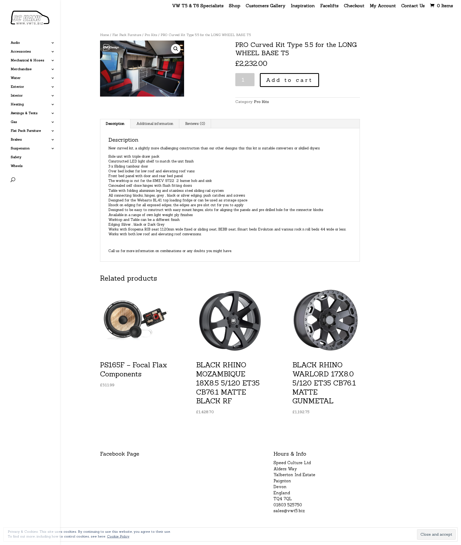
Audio (15, 43)
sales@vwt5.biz (289, 510)
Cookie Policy (118, 536)
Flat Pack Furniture (26, 131)
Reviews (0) (195, 123)
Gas (14, 122)
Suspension (20, 148)
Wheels (17, 166)
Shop (234, 5)
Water (16, 78)
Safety (16, 157)
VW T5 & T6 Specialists (198, 5)
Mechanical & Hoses (27, 60)
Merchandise (21, 69)
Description (115, 123)
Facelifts (329, 5)
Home (104, 35)
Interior (17, 95)
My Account (383, 5)
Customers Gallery (265, 5)
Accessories (21, 51)
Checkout (354, 5)
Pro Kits (151, 35)
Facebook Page (119, 453)
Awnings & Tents (24, 113)
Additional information (154, 123)
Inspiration (303, 5)
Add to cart (289, 80)
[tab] (115, 123)
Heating (17, 104)
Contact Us (413, 5)
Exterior (17, 87)
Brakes (16, 139)
